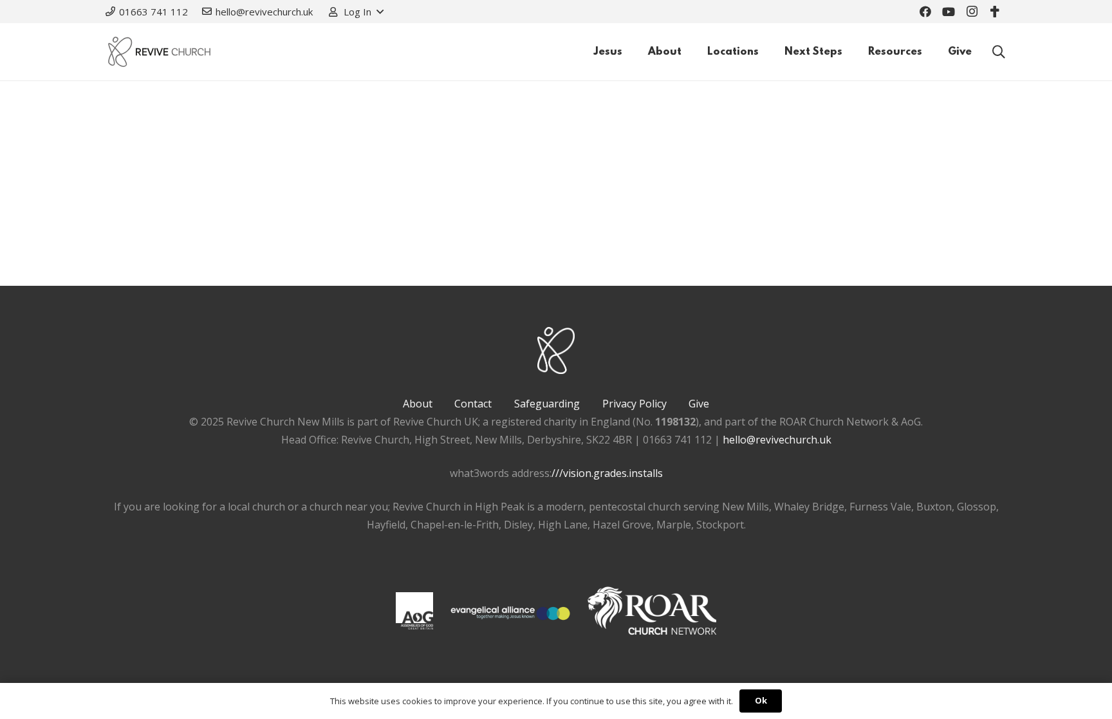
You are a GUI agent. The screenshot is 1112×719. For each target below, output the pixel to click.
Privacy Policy (634, 404)
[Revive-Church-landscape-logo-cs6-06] (159, 52)
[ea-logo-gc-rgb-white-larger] (510, 613)
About (417, 404)
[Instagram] (971, 11)
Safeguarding (547, 404)
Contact (473, 404)
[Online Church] (994, 11)
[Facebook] (925, 11)
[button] (355, 11)
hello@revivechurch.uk (777, 440)
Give (699, 404)
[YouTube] (948, 11)
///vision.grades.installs (607, 473)
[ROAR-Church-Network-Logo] (652, 613)
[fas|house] (414, 611)
